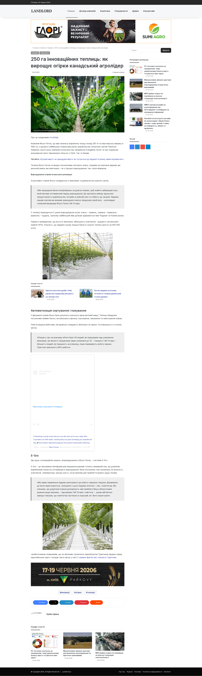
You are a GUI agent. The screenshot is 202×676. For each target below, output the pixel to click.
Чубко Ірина (52, 614)
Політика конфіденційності (152, 672)
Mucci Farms (54, 447)
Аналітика (105, 11)
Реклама (137, 672)
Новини (71, 11)
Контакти (167, 672)
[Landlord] (41, 11)
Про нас (122, 672)
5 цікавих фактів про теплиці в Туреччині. (97, 557)
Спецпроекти (121, 11)
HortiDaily (54, 137)
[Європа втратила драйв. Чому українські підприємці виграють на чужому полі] (37, 293)
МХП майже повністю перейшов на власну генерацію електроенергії (109, 655)
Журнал (130, 672)
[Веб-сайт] (47, 618)
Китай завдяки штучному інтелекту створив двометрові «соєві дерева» (107, 293)
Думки (135, 11)
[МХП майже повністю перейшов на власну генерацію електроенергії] (110, 641)
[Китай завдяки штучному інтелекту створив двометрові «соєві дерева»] (86, 293)
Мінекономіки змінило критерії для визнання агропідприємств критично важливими (77, 653)
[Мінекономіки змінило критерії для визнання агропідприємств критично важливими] (77, 640)
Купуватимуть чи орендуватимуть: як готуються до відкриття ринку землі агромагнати (81, 159)
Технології (45, 53)
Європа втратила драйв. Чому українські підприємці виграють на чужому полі (59, 293)
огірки (78, 592)
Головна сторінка (39, 48)
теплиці (91, 592)
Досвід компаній (87, 11)
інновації (65, 592)
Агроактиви (149, 11)
